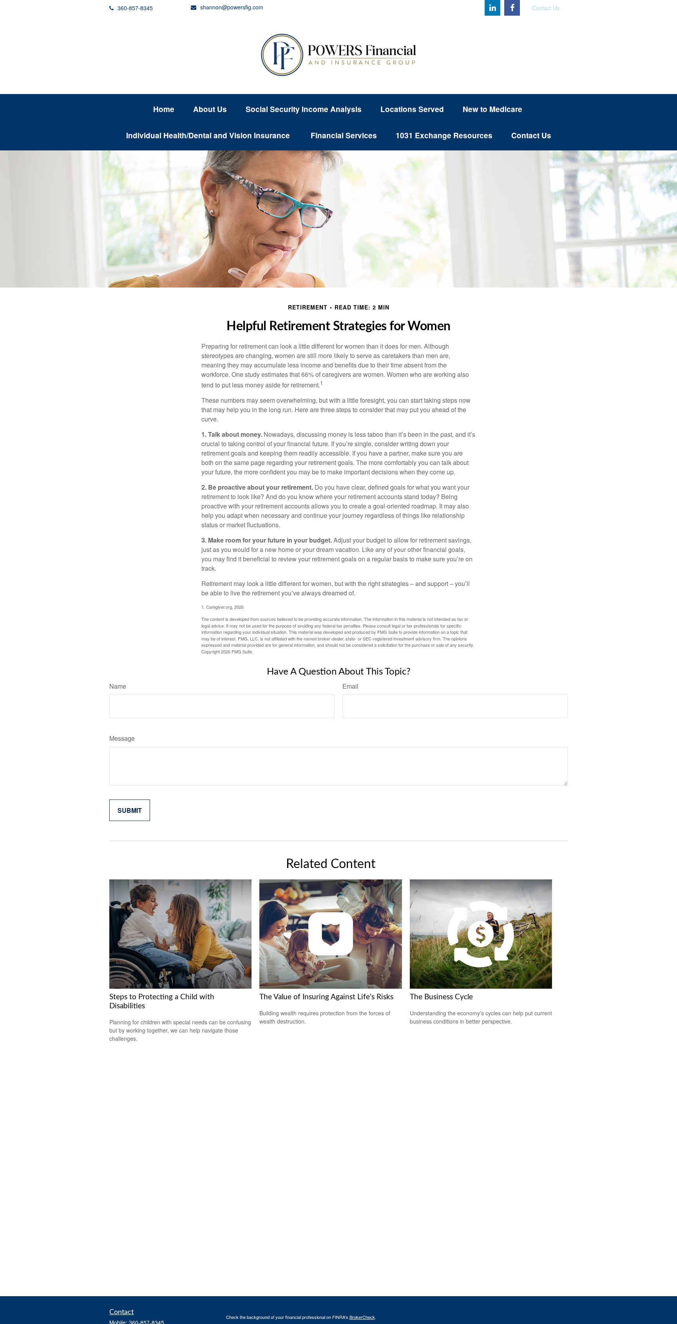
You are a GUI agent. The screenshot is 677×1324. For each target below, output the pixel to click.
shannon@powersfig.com (231, 7)
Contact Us (545, 8)
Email (350, 686)
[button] (164, 109)
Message (122, 738)
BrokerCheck (362, 1317)
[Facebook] (512, 8)
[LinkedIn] (492, 8)
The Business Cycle (441, 997)
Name (117, 686)
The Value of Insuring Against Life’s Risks (326, 997)
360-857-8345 (135, 8)
